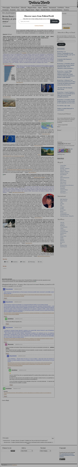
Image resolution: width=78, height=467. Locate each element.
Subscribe (55, 21)
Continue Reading (39, 25)
